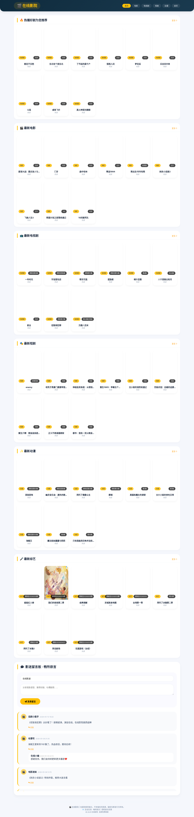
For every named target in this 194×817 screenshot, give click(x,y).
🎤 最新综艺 (28, 559)
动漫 (166, 6)
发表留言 (31, 701)
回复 (32, 727)
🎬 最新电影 (28, 128)
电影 (136, 6)
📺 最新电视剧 (29, 235)
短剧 (157, 6)
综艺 (176, 6)
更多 (174, 20)
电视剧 (146, 6)
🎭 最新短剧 (28, 343)
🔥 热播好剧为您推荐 (33, 20)
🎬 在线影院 (27, 5)
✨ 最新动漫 (28, 451)
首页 (126, 6)
